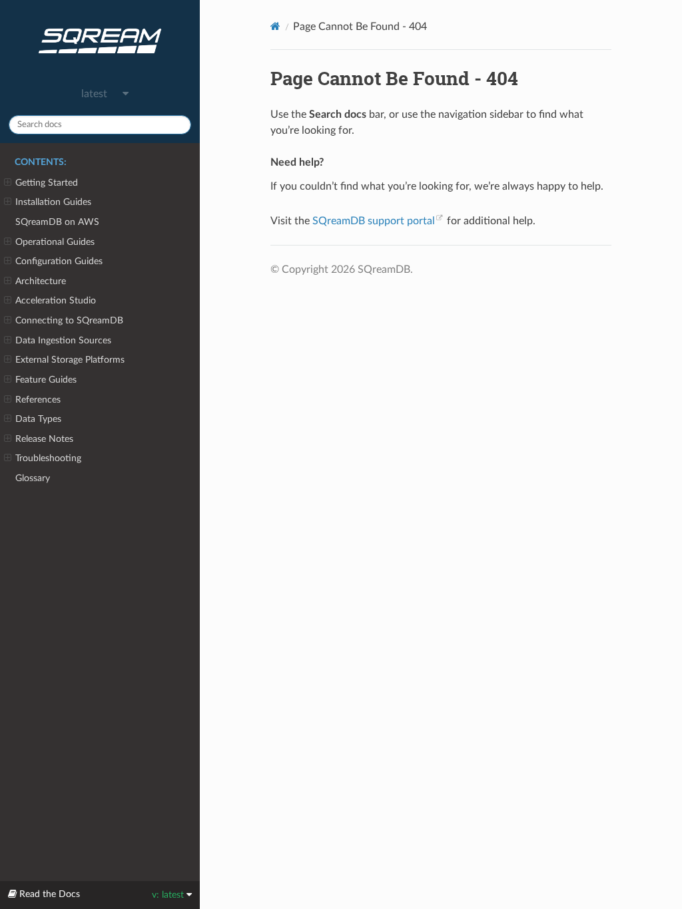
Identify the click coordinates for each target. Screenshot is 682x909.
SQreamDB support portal (373, 221)
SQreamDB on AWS (57, 222)
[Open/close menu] (7, 183)
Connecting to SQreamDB (69, 320)
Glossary (32, 478)
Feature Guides (46, 380)
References (38, 400)
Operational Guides (55, 242)
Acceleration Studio (55, 300)
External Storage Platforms (70, 360)
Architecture (40, 281)
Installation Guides (53, 202)
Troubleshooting (48, 458)
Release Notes (44, 439)
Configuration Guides (59, 261)
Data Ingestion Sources (63, 340)
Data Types (38, 419)
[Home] (275, 26)
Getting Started (46, 183)
